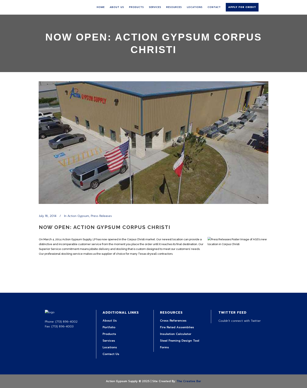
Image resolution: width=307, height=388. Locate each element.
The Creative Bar (189, 381)
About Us (110, 320)
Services (109, 340)
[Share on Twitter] (48, 289)
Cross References (173, 320)
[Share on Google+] (54, 289)
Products (109, 334)
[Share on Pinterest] (68, 289)
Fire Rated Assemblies (177, 327)
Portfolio (109, 327)
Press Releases (101, 216)
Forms (164, 347)
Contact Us (111, 354)
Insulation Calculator (175, 334)
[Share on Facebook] (41, 289)
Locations (110, 347)
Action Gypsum (78, 216)
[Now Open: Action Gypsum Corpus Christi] (153, 142)
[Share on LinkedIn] (61, 289)
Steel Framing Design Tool (179, 340)
